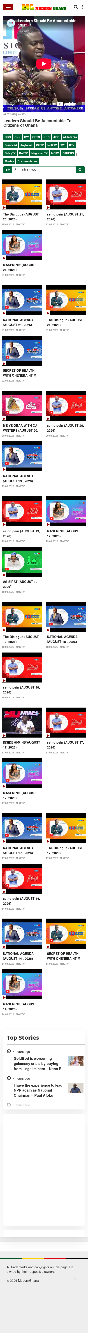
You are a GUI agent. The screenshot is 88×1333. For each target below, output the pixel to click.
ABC (56, 137)
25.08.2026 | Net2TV (13, 224)
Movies (9, 161)
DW (26, 137)
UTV (71, 145)
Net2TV (52, 145)
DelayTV (10, 153)
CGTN (36, 137)
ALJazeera (70, 137)
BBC (8, 137)
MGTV (55, 153)
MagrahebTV (39, 153)
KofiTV (23, 153)
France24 (11, 145)
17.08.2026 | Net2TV (13, 752)
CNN (17, 137)
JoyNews (26, 145)
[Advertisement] (42, 1304)
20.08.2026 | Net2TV (13, 435)
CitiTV (40, 145)
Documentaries (27, 161)
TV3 (62, 145)
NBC (47, 137)
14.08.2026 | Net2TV (13, 908)
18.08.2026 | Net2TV (57, 647)
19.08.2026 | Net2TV (13, 486)
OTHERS (68, 153)
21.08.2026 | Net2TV (57, 224)
